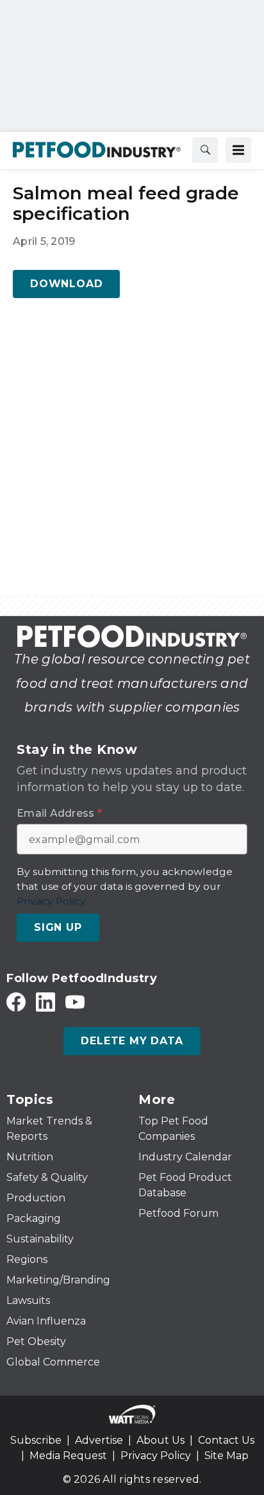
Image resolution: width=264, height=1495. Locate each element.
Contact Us (226, 1440)
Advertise (99, 1440)
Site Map (226, 1455)
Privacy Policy (155, 1455)
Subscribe (36, 1440)
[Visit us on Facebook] (16, 1002)
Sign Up (58, 927)
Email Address (59, 813)
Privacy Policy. (52, 901)
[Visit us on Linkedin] (45, 1002)
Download (66, 284)
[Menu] (238, 150)
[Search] (205, 150)
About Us (160, 1440)
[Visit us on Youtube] (75, 1002)
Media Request (68, 1455)
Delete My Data (132, 1041)
